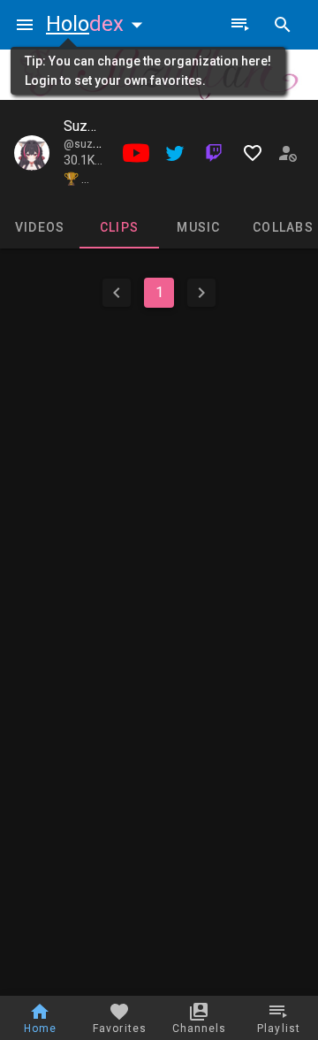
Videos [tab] (40, 227)
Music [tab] (198, 227)
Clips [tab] (119, 227)
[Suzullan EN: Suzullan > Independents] (31, 153)
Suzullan (90, 126)
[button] (98, 23)
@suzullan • (94, 144)
